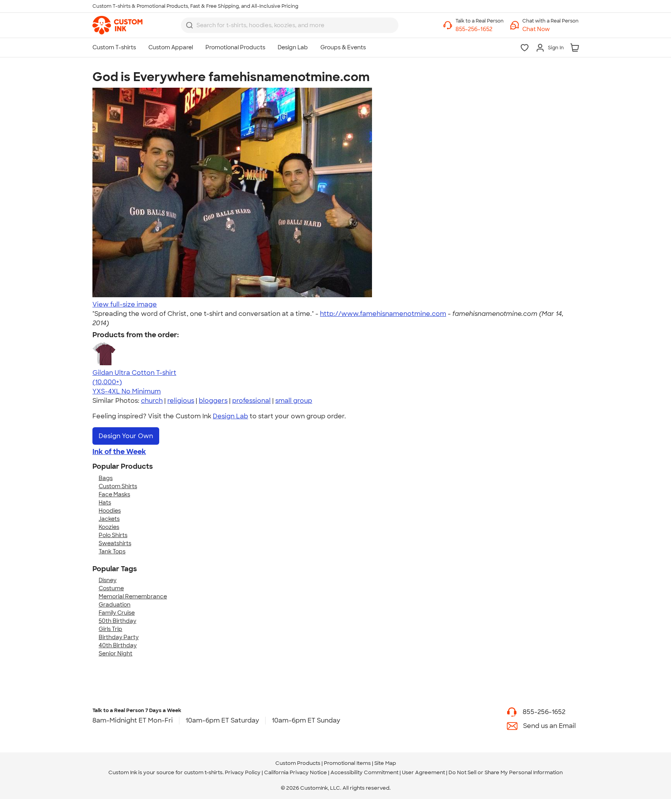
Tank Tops (112, 551)
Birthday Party (119, 637)
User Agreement (423, 772)
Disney (107, 580)
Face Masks (114, 494)
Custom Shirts (118, 486)
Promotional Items (347, 763)
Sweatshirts (115, 543)
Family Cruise (117, 612)
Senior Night (115, 653)
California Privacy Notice (295, 772)
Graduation (114, 604)
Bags (106, 478)
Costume (111, 588)
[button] (550, 29)
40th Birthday (118, 645)
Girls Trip (110, 629)
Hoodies (110, 510)
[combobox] (289, 25)
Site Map (385, 763)
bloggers (213, 401)
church (152, 401)
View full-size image (124, 304)
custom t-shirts (203, 772)
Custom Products (297, 763)
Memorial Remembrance (133, 596)
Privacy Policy (243, 772)
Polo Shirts (113, 535)
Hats (105, 502)
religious (180, 401)
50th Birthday (117, 620)
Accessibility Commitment (364, 772)
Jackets (109, 518)
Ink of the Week (119, 451)
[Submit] (189, 25)
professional (251, 401)
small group (293, 401)
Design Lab (230, 416)
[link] (117, 25)
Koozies (109, 526)
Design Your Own (126, 436)
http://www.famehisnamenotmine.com (383, 314)
